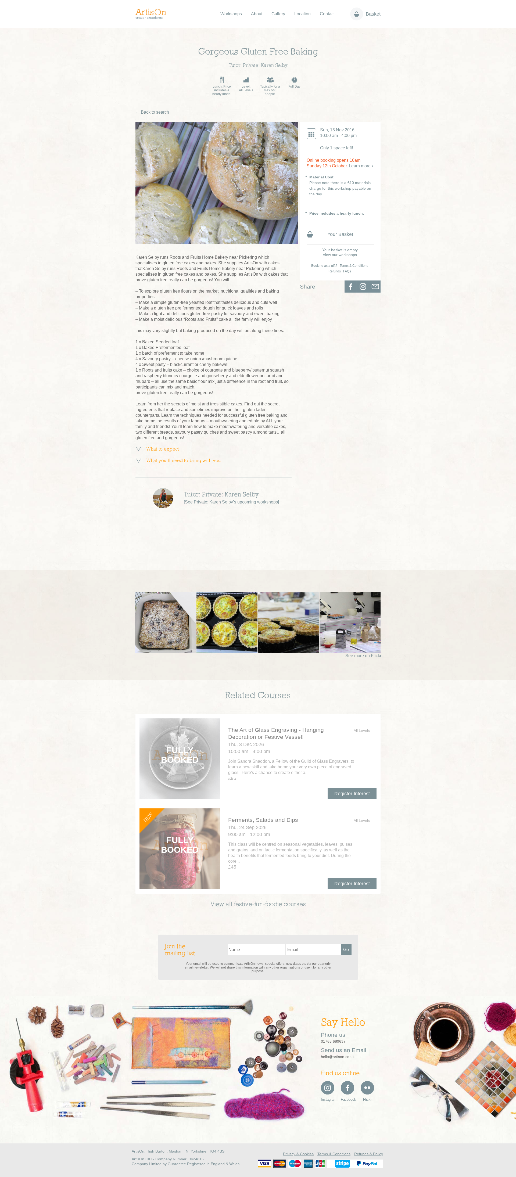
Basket (373, 14)
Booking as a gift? (324, 266)
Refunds (334, 271)
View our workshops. (340, 255)
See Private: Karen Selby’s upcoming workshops (231, 502)
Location (302, 14)
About (256, 14)
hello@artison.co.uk (337, 1056)
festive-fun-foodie (258, 904)
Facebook (351, 286)
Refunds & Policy (368, 1154)
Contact (327, 14)
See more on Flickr (363, 655)
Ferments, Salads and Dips (263, 820)
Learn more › (361, 166)
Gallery (278, 14)
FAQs (347, 271)
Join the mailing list (180, 950)
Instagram (327, 1099)
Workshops (231, 14)
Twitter (363, 286)
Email (375, 286)
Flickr (367, 1099)
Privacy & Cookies (298, 1154)
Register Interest (352, 793)
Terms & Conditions (354, 266)
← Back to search (152, 112)
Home (153, 14)
